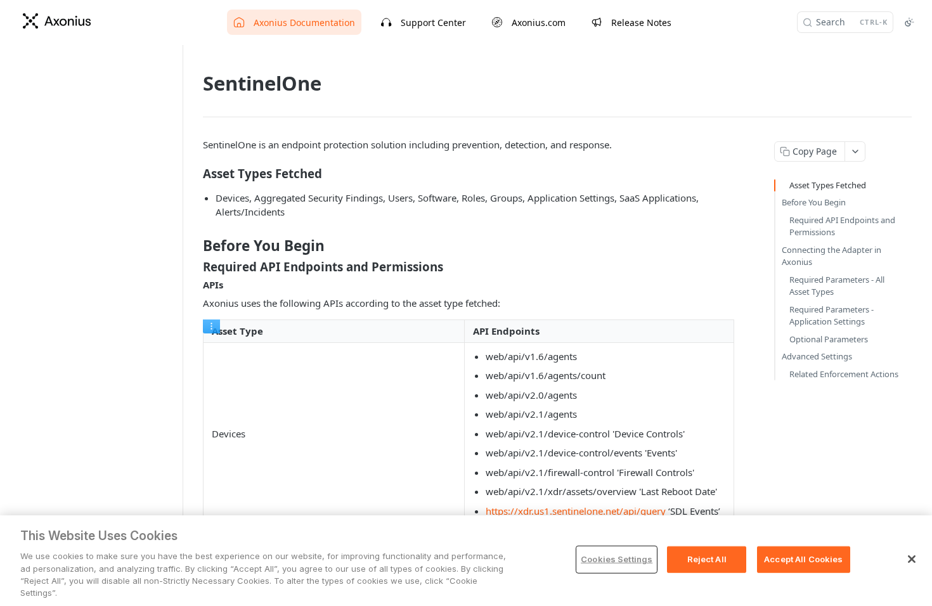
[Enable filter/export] (211, 326)
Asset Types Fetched (827, 185)
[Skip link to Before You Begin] (194, 246)
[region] (466, 560)
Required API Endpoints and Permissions (842, 226)
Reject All (707, 559)
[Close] (912, 559)
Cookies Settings (616, 559)
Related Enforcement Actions (843, 374)
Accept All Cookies (803, 559)
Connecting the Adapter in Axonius (831, 256)
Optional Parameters (828, 339)
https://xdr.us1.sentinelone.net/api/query (576, 511)
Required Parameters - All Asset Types (836, 286)
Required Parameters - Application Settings (831, 316)
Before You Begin (814, 202)
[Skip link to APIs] (194, 285)
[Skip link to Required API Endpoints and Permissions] (194, 267)
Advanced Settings (817, 356)
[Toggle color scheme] (909, 22)
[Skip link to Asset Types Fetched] (194, 174)
